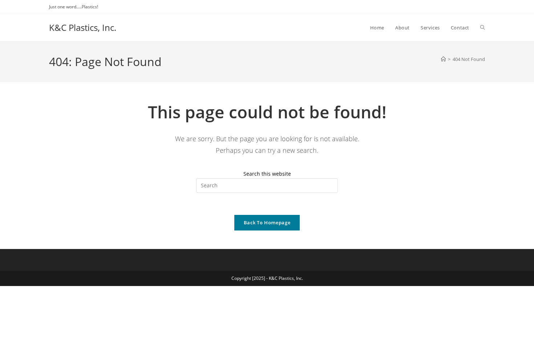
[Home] (443, 59)
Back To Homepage (267, 222)
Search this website (267, 173)
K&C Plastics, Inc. (82, 27)
